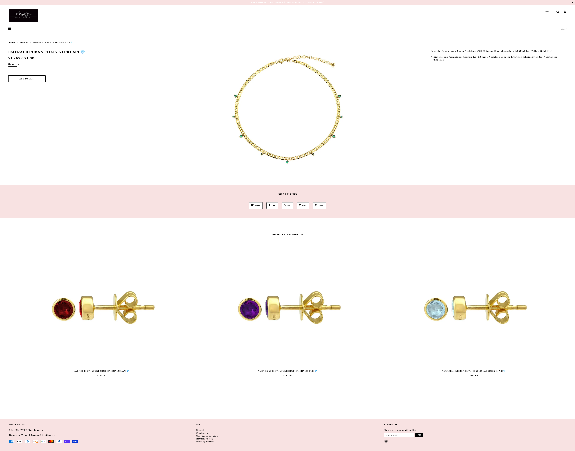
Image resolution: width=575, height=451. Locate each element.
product (24, 42)
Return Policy (204, 439)
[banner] (23, 15)
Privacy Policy (205, 441)
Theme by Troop (18, 435)
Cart (564, 29)
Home (12, 42)
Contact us (202, 433)
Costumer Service (207, 436)
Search (200, 430)
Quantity (12, 64)
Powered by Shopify (43, 435)
